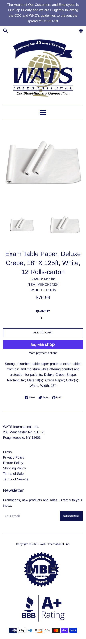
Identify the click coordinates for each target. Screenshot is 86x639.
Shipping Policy (14, 468)
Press (7, 452)
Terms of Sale (13, 474)
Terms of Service (15, 479)
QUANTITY (43, 311)
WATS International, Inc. (55, 544)
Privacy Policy (14, 457)
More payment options (43, 352)
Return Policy (13, 463)
